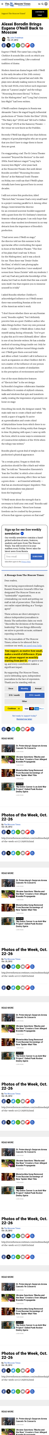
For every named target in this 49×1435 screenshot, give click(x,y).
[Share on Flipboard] (27, 45)
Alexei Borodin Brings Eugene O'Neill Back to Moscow (22, 28)
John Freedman (16, 38)
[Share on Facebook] (4, 45)
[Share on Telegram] (13, 45)
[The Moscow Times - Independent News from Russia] (17, 4)
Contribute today (39, 13)
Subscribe (37, 556)
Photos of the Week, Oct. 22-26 (24, 817)
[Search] (42, 4)
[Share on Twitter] (8, 45)
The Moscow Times (12, 825)
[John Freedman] (4, 39)
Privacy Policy (26, 562)
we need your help (33, 645)
